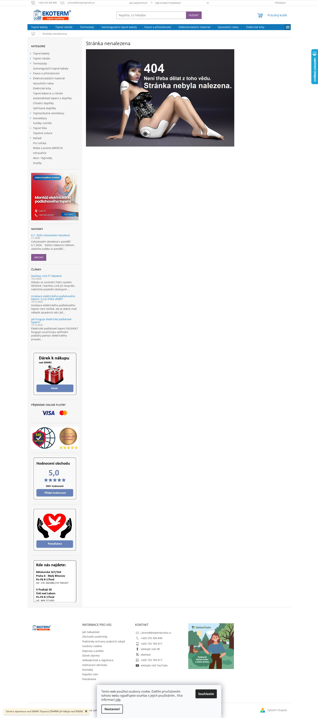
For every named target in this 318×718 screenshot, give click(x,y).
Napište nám (90, 674)
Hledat (194, 15)
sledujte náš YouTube (154, 665)
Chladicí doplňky (43, 103)
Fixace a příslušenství (46, 73)
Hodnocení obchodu (94, 665)
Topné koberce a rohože (48, 93)
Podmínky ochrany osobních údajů (103, 641)
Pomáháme (89, 679)
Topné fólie (40, 128)
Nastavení (112, 709)
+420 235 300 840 (151, 638)
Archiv (38, 257)
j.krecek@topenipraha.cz (156, 632)
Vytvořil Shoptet (277, 710)
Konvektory (40, 118)
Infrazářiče (39, 153)
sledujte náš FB (150, 649)
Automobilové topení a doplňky (52, 98)
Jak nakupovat (138, 3)
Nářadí (37, 138)
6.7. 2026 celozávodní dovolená (50, 235)
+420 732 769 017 (151, 643)
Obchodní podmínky (168, 3)
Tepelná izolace (42, 133)
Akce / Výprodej (42, 158)
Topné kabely (41, 53)
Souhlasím (206, 694)
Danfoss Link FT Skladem (46, 275)
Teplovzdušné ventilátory (48, 113)
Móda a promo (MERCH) (48, 148)
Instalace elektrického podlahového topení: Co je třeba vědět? (53, 297)
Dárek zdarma (91, 655)
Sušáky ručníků (42, 123)
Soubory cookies (92, 646)
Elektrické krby (42, 88)
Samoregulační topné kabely (50, 68)
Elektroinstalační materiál (49, 78)
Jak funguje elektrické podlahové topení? (51, 321)
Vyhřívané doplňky (44, 108)
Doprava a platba (93, 651)
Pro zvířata (39, 143)
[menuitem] (39, 27)
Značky (37, 163)
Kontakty (87, 669)
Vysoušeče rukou (43, 83)
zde (117, 700)
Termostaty (40, 63)
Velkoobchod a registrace (97, 660)
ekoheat (146, 654)
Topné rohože (41, 58)
